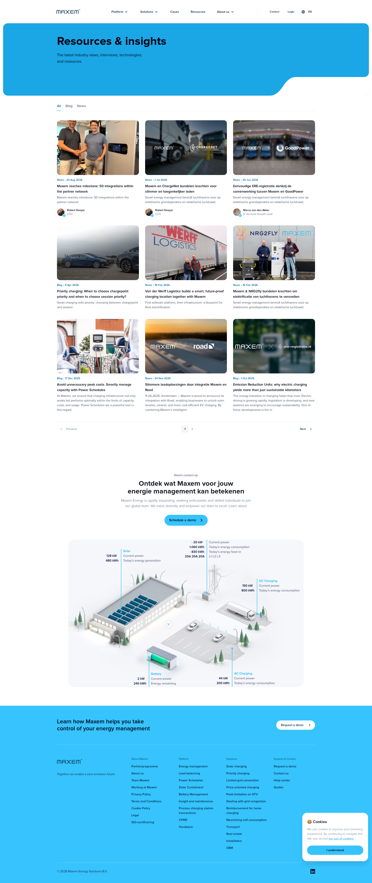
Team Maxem (140, 780)
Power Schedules (191, 780)
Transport (233, 826)
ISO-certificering (142, 822)
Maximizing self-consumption (246, 820)
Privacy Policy (141, 794)
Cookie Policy (140, 808)
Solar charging (236, 766)
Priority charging (237, 773)
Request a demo (285, 766)
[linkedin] (312, 871)
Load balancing (189, 773)
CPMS (183, 820)
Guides (278, 787)
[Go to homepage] (68, 12)
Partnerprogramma (144, 766)
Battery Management (193, 794)
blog (68, 106)
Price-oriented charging (242, 787)
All (59, 106)
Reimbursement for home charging (243, 811)
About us (137, 773)
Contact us (281, 773)
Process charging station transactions (196, 811)
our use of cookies (341, 839)
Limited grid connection (242, 780)
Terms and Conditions (146, 801)
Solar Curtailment (191, 787)
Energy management (193, 766)
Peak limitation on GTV (242, 794)
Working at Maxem (144, 787)
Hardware (186, 826)
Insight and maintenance (196, 801)
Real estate (234, 833)
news (81, 106)
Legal (135, 815)
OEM (229, 847)
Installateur (234, 840)
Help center (282, 780)
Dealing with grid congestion (246, 801)
